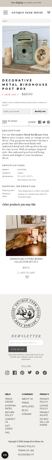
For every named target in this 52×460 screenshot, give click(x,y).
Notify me (40, 111)
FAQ (7, 432)
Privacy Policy (26, 446)
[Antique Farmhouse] (27, 12)
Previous (5, 248)
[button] (5, 12)
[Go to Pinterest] (48, 123)
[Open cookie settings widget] (4, 455)
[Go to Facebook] (39, 123)
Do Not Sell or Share (44, 422)
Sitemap (26, 414)
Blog (25, 410)
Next (46, 248)
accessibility (26, 454)
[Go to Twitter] (44, 123)
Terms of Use (26, 450)
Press (25, 402)
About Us (27, 399)
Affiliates (28, 406)
